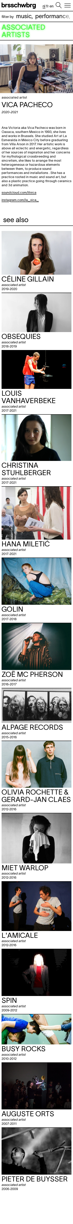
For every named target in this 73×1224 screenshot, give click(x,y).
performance (52, 16)
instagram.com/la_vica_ (20, 200)
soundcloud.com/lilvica (19, 192)
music (24, 16)
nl (44, 6)
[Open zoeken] (58, 5)
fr (47, 6)
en (51, 6)
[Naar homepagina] (19, 5)
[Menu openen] (67, 5)
